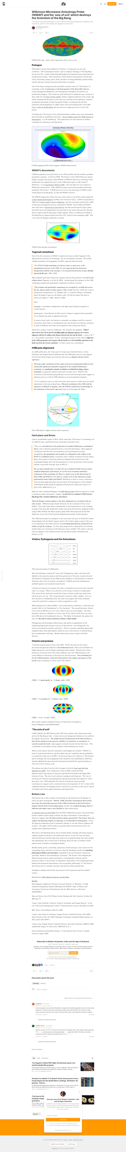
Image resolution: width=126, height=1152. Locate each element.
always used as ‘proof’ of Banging (52, 202)
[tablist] (39, 983)
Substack (54, 1148)
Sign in (120, 4)
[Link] (29, 65)
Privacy (66, 1140)
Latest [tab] (38, 1058)
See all (35, 1114)
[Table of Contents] (2, 576)
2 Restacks (52, 965)
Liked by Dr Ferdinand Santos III (45, 1005)
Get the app (71, 1144)
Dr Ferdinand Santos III (42, 27)
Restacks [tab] (43, 983)
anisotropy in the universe (54, 207)
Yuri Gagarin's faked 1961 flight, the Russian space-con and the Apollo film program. (53, 1064)
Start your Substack (58, 1144)
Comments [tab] (36, 983)
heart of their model (53, 97)
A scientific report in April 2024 (43, 813)
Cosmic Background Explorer (42, 199)
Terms (70, 1140)
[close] (79, 1091)
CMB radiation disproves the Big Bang (55, 877)
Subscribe (112, 4)
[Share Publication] (105, 4)
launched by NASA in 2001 (55, 185)
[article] (63, 1068)
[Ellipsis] (93, 1003)
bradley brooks (40, 1025)
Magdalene (39, 1003)
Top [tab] (34, 1058)
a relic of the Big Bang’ (45, 107)
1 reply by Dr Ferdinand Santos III (47, 1019)
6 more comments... (37, 1049)
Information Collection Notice (62, 1125)
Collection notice (78, 1140)
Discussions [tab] (45, 1058)
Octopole (37, 306)
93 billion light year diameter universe (67, 332)
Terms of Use (71, 1123)
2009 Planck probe (67, 491)
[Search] (101, 4)
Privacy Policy (76, 1125)
